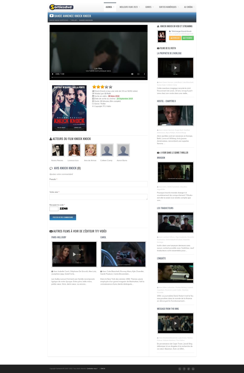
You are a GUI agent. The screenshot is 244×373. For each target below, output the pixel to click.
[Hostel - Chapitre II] (175, 116)
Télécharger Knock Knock (181, 31)
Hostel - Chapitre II (166, 101)
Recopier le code (57, 205)
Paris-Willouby (58, 237)
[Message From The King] (175, 324)
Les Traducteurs (165, 208)
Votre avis (54, 192)
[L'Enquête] (175, 274)
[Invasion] (175, 173)
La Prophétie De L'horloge (169, 53)
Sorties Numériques (168, 7)
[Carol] (123, 255)
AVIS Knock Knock (65, 168)
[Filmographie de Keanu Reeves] (58, 151)
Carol (103, 237)
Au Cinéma (188, 7)
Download (175, 38)
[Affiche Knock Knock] (69, 108)
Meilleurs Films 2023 (129, 7)
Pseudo (53, 179)
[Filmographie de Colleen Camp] (106, 151)
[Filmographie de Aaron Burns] (123, 151)
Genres (148, 7)
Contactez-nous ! (92, 368)
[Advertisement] (107, 114)
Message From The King (168, 308)
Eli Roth (108, 93)
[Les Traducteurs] (175, 223)
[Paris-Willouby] (74, 255)
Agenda (109, 7)
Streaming (188, 38)
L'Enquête (161, 258)
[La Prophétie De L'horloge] (175, 69)
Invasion (161, 157)
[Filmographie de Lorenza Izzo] (74, 151)
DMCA (103, 368)
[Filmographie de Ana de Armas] (90, 151)
